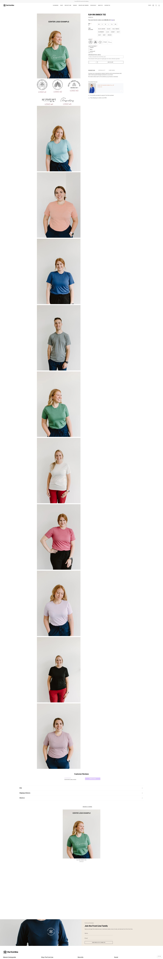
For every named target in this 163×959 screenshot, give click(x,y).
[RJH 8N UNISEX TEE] (81, 834)
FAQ (20, 788)
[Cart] (159, 5)
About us (22, 798)
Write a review (92, 778)
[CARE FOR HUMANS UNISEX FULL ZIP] (92, 88)
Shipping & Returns (24, 793)
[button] (55, 5)
